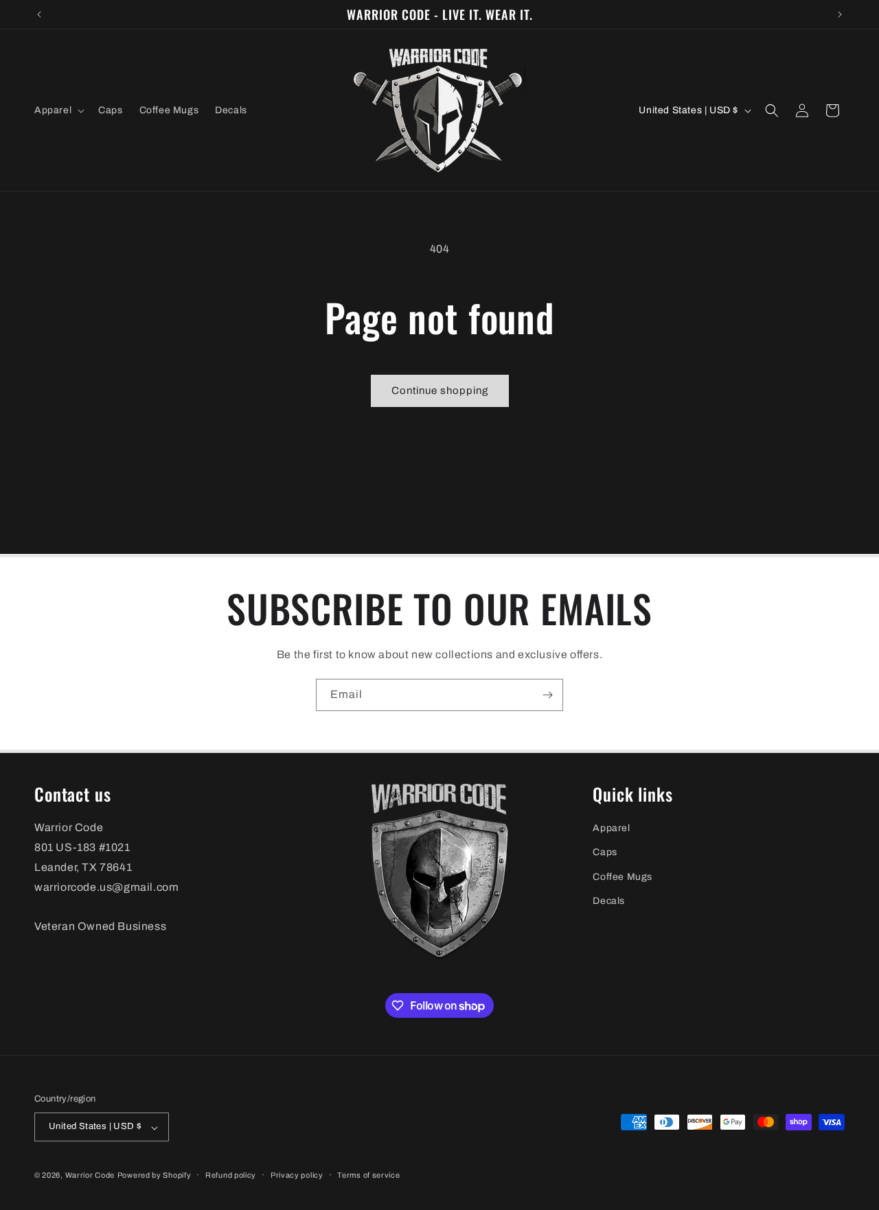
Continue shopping (439, 390)
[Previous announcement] (39, 14)
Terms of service (368, 1175)
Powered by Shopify (154, 1176)
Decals (609, 901)
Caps (605, 853)
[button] (58, 110)
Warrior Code (90, 1176)
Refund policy (230, 1175)
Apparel (611, 829)
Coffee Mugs (622, 877)
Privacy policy (297, 1175)
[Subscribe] (547, 695)
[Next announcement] (840, 14)
